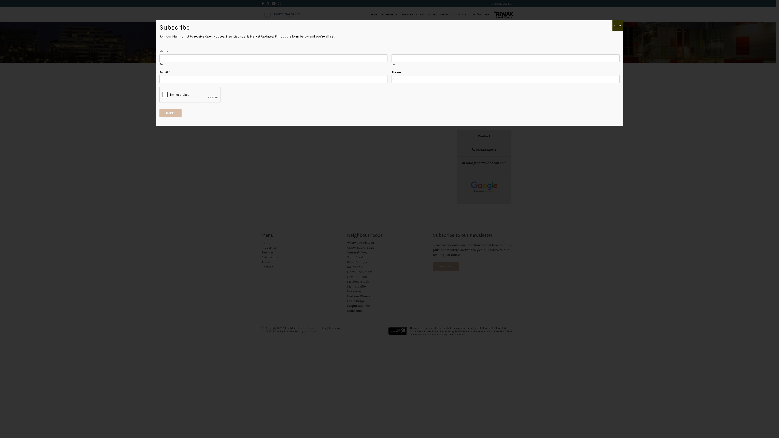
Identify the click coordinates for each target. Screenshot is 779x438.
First (162, 64)
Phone (396, 72)
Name (163, 51)
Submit (170, 113)
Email (164, 72)
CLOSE (618, 25)
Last (394, 64)
